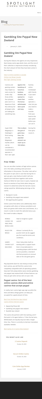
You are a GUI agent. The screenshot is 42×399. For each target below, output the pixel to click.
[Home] (1, 25)
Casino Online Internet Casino (14, 302)
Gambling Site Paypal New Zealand (14, 25)
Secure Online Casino (21, 354)
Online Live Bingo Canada (12, 77)
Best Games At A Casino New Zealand (16, 329)
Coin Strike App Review (21, 366)
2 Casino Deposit (21, 341)
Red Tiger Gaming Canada (12, 79)
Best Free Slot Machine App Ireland (15, 299)
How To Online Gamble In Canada (15, 75)
